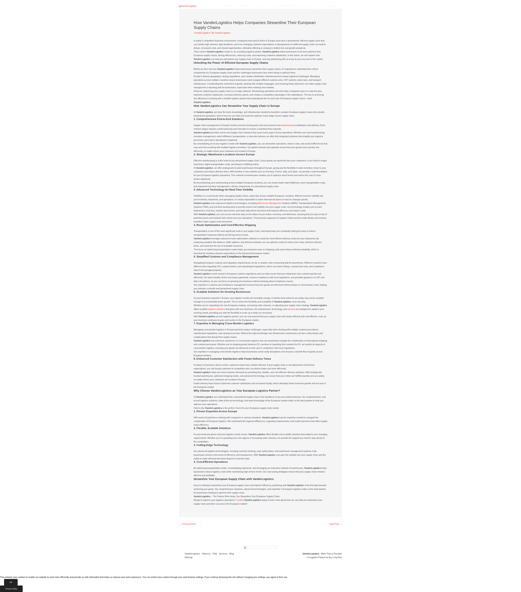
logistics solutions (216, 309)
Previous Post (187, 524)
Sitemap (189, 557)
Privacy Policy (288, 6)
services (291, 309)
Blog (231, 554)
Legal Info (303, 6)
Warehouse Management (269, 203)
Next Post (336, 524)
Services (245, 6)
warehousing (287, 125)
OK (10, 582)
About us (257, 6)
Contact (273, 6)
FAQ (215, 554)
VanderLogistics (228, 6)
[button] (263, 6)
